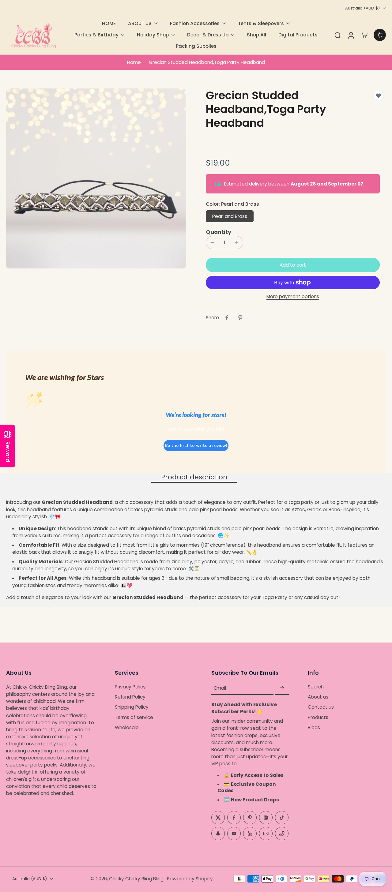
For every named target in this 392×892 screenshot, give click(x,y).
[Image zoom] (96, 178)
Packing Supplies (196, 46)
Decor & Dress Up (207, 35)
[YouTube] (234, 833)
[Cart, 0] (364, 35)
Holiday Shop (153, 35)
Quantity (218, 232)
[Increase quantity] (237, 242)
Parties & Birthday (96, 35)
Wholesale (127, 727)
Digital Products (298, 35)
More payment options (292, 297)
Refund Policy (130, 697)
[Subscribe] (282, 688)
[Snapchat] (218, 833)
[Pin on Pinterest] (240, 317)
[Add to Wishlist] (378, 96)
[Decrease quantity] (212, 242)
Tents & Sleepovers (261, 23)
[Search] (337, 35)
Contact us (321, 707)
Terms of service (134, 717)
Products (318, 717)
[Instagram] (266, 817)
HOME (109, 23)
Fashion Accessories (195, 23)
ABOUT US (140, 23)
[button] (293, 265)
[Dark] (380, 35)
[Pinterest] (250, 817)
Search (316, 687)
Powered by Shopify (190, 878)
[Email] (266, 833)
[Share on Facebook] (227, 317)
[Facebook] (234, 817)
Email (220, 688)
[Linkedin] (250, 833)
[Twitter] (218, 817)
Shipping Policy (132, 707)
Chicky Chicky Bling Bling (136, 878)
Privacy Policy (130, 687)
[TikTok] (281, 817)
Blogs (314, 727)
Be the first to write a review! (196, 445)
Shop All (256, 35)
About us (318, 697)
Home (134, 62)
